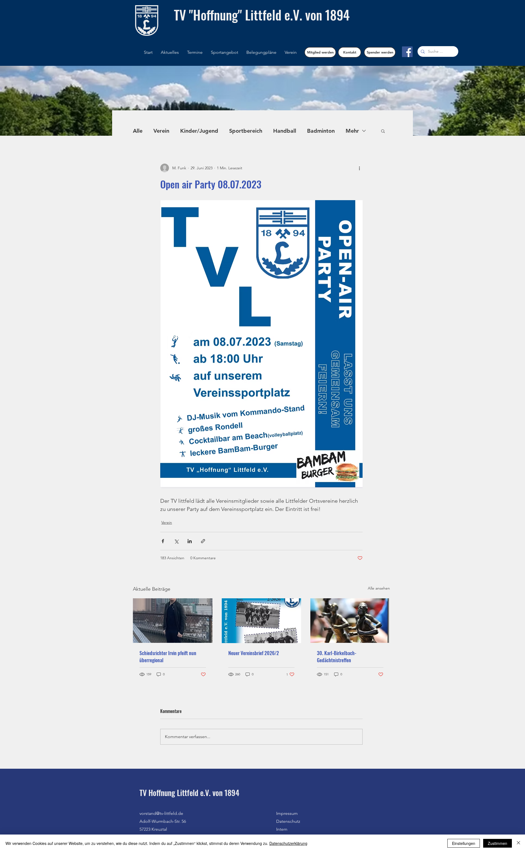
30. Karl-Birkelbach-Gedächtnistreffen (336, 656)
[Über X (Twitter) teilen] (176, 541)
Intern (281, 829)
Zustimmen (497, 843)
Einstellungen (463, 843)
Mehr (352, 131)
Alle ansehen (379, 588)
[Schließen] (518, 843)
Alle (137, 131)
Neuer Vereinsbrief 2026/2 (253, 652)
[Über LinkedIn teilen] (189, 541)
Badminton (321, 131)
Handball (284, 131)
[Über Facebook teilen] (162, 541)
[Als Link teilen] (203, 541)
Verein (161, 131)
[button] (261, 52)
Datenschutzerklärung (288, 843)
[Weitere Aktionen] (359, 168)
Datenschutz (288, 821)
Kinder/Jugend (199, 131)
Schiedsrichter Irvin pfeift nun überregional (167, 656)
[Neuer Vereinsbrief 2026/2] (261, 620)
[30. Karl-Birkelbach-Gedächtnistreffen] (350, 620)
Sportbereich (245, 131)
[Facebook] (407, 51)
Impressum (287, 813)
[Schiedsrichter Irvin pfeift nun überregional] (172, 620)
